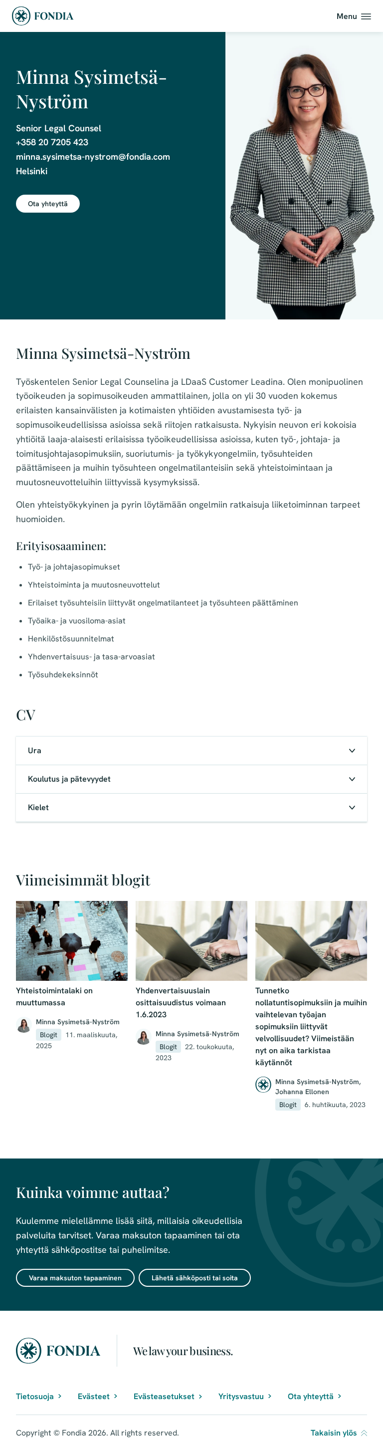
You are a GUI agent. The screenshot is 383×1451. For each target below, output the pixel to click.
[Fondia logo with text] (43, 15)
